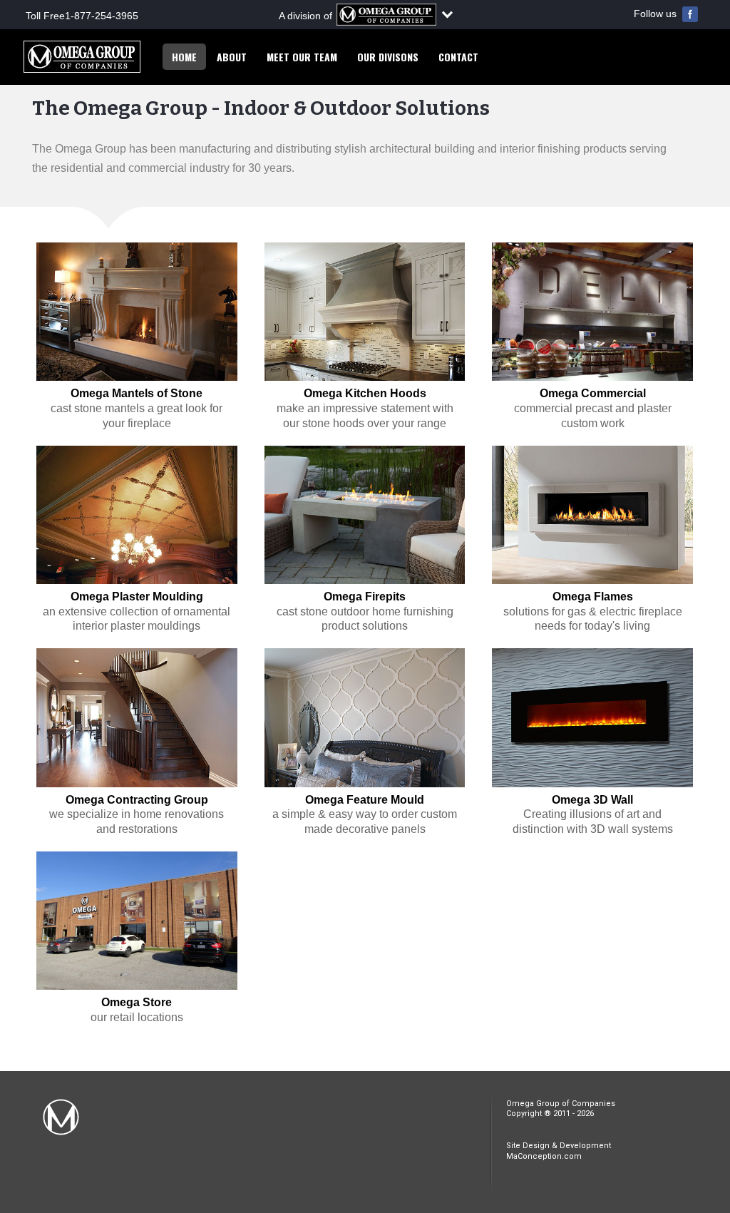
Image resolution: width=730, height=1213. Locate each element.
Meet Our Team (302, 56)
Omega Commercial (593, 393)
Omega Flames (592, 596)
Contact (458, 56)
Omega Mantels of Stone (136, 393)
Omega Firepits (365, 596)
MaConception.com (544, 1156)
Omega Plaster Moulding (137, 596)
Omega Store (136, 1002)
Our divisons (387, 56)
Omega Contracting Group (137, 800)
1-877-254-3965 (101, 16)
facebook (690, 14)
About (232, 56)
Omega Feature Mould (364, 800)
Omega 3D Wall (592, 800)
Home (184, 56)
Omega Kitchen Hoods (365, 393)
